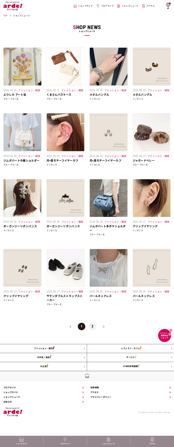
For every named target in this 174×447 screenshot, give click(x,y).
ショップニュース (130, 6)
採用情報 (94, 387)
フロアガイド (9, 387)
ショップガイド (85, 6)
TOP (5, 15)
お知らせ (7, 402)
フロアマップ (107, 6)
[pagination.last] (103, 326)
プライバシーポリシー (100, 397)
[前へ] (70, 326)
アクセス (150, 6)
